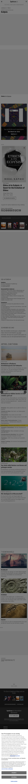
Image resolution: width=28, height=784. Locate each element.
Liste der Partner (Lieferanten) (7, 768)
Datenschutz (12, 755)
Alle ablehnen (14, 777)
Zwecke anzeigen (14, 781)
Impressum (17, 755)
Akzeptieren (14, 772)
